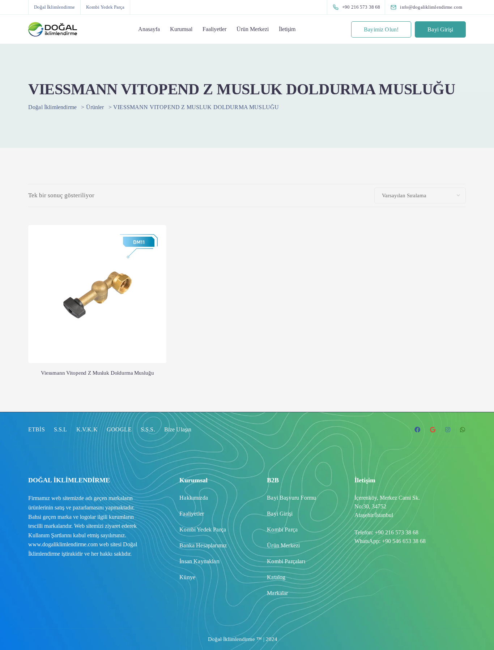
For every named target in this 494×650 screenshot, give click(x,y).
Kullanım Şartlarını (50, 535)
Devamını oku (97, 333)
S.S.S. (148, 429)
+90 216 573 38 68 (396, 532)
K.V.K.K (87, 429)
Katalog (276, 577)
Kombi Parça (282, 529)
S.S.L (60, 429)
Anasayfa (149, 29)
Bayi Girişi (440, 29)
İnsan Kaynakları (199, 561)
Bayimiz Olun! (381, 29)
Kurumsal (181, 29)
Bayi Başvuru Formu (291, 498)
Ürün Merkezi (253, 29)
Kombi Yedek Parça (105, 7)
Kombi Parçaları (286, 561)
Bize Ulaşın (178, 429)
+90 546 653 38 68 (404, 541)
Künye (187, 577)
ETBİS (36, 429)
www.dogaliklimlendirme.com (63, 544)
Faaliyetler (214, 29)
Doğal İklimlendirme (54, 7)
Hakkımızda (193, 498)
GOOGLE (119, 429)
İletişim (287, 29)
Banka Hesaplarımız (203, 545)
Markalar (277, 593)
